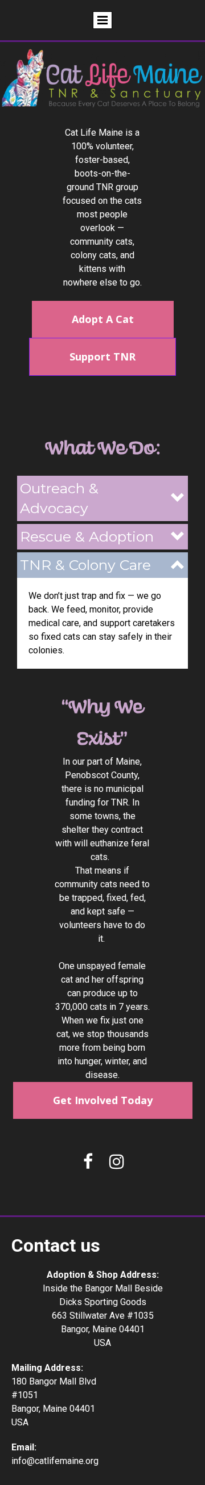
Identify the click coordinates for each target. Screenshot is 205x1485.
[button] (102, 498)
